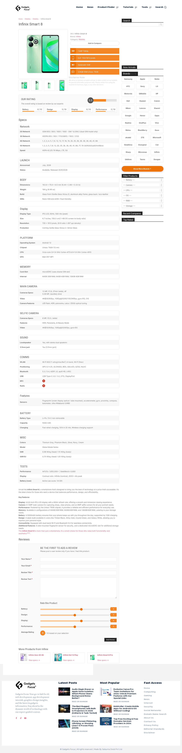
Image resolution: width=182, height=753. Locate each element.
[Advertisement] (142, 43)
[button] (161, 7)
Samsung (128, 79)
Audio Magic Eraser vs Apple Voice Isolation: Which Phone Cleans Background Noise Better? (83, 693)
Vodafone (128, 145)
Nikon (128, 108)
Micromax (142, 152)
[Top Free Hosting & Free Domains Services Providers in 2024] (106, 721)
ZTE (142, 137)
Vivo (157, 123)
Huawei (142, 101)
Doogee (157, 159)
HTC (128, 86)
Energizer (142, 145)
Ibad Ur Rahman (79, 701)
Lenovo (142, 108)
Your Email (26, 566)
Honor (142, 115)
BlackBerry (142, 130)
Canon (157, 101)
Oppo (157, 115)
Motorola (128, 94)
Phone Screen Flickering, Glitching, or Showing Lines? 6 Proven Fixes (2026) (84, 724)
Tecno (142, 159)
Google (128, 115)
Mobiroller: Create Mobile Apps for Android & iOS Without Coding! (126, 708)
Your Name (26, 559)
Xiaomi (157, 108)
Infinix (45, 649)
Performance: (27, 626)
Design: (24, 615)
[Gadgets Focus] (22, 8)
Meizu (128, 130)
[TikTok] (21, 718)
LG (157, 86)
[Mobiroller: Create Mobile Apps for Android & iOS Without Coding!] (106, 709)
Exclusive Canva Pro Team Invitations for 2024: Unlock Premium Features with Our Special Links (125, 693)
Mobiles (82, 39)
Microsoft (157, 137)
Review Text (27, 579)
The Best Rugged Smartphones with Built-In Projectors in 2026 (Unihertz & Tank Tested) (84, 709)
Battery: (24, 609)
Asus (157, 130)
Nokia (157, 79)
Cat (157, 145)
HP (157, 94)
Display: (24, 620)
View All (133, 74)
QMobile (142, 94)
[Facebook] (16, 718)
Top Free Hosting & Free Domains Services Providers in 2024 (126, 721)
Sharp (128, 152)
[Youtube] (25, 718)
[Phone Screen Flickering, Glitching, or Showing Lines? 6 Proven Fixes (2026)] (64, 723)
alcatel (128, 137)
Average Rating (27, 632)
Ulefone (128, 159)
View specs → (34, 660)
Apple (142, 79)
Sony (142, 86)
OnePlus (142, 123)
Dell (128, 101)
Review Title (27, 572)
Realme (128, 123)
